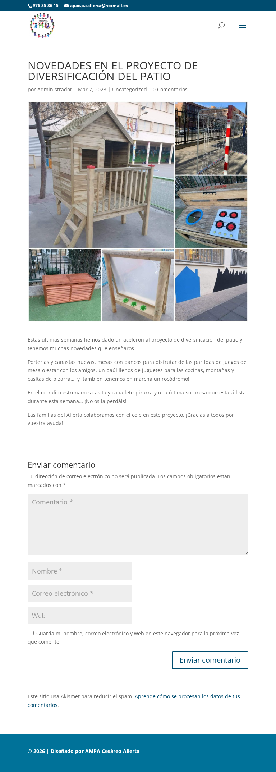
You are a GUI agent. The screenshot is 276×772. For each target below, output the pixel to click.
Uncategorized (129, 89)
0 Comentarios (170, 89)
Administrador (54, 89)
